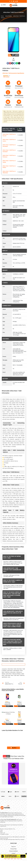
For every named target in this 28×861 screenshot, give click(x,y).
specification (4, 677)
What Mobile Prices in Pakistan (18, 839)
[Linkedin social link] (15, 1)
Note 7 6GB (13, 675)
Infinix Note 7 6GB (12, 669)
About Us (13, 846)
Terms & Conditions (13, 851)
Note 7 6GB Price (20, 675)
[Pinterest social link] (13, 1)
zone (9, 677)
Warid (1, 831)
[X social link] (12, 1)
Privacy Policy (13, 848)
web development (14, 824)
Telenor (1, 832)
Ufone (1, 830)
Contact (13, 853)
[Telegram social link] (17, 1)
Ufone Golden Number (22, 741)
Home (2, 16)
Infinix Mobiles (8, 16)
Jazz (14, 828)
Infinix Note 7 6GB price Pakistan (13, 673)
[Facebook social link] (10, 1)
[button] (8, 63)
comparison (4, 669)
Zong (1, 834)
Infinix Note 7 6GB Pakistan (13, 670)
